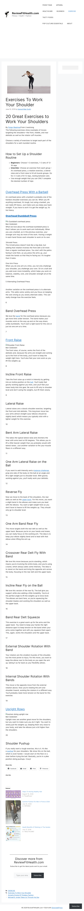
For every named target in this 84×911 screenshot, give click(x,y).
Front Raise (14, 340)
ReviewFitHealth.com (25, 13)
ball (31, 382)
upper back (26, 500)
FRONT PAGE (47, 5)
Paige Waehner (14, 127)
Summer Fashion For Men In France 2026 (36, 801)
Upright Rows (15, 709)
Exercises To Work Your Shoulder (19, 893)
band (18, 316)
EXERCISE (72, 11)
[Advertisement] (42, 44)
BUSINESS (60, 11)
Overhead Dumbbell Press (21, 215)
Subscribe (37, 875)
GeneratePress (57, 908)
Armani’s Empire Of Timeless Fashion (20, 895)
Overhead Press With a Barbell (27, 192)
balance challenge (41, 470)
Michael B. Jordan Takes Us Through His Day (23, 897)
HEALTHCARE (48, 11)
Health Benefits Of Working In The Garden (36, 827)
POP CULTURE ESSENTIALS (53, 23)
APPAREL (59, 5)
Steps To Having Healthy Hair (32, 791)
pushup (10, 751)
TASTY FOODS (48, 17)
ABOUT (69, 23)
